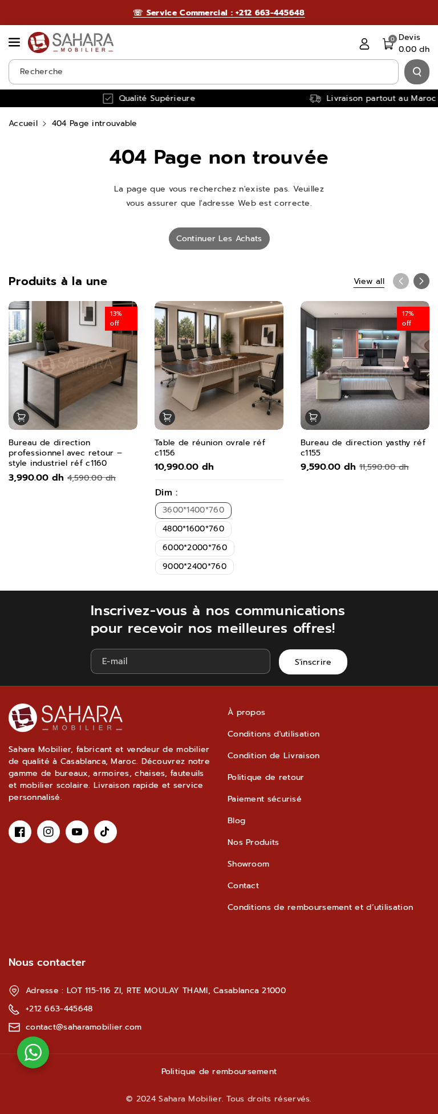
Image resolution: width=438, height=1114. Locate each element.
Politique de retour (266, 777)
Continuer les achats (219, 239)
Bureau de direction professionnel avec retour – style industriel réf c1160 (65, 453)
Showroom (248, 864)
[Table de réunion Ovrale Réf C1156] (219, 365)
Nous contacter (47, 962)
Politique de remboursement (219, 1072)
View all (369, 281)
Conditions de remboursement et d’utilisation (320, 907)
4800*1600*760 (193, 529)
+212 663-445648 (59, 1009)
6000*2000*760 (195, 548)
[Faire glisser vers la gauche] (401, 281)
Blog (236, 821)
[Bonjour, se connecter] (364, 43)
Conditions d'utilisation (273, 734)
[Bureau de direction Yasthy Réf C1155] (365, 365)
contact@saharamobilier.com (84, 1027)
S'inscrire (313, 662)
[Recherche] (416, 71)
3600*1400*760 (193, 510)
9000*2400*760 (194, 566)
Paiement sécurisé (265, 799)
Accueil (23, 123)
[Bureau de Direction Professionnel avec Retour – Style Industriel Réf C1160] (73, 365)
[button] (15, 42)
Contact (243, 886)
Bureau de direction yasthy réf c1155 (363, 448)
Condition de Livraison (274, 756)
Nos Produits (253, 842)
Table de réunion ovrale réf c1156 (210, 448)
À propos (246, 712)
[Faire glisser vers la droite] (421, 281)
